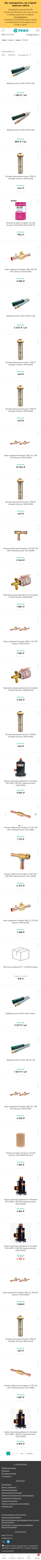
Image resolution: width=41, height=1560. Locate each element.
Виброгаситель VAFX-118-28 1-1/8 (21, 1060)
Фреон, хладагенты (9, 1487)
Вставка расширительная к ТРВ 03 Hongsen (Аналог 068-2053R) (21, 410)
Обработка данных (9, 1468)
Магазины (5, 1471)
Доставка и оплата (9, 1474)
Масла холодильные (9, 1490)
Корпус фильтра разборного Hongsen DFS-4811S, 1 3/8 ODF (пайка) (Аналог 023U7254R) (20, 1202)
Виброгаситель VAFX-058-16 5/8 (20, 130)
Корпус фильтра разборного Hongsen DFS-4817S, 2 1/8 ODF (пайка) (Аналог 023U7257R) (20, 1248)
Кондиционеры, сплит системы (14, 1515)
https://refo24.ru (20, 17)
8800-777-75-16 (8, 35)
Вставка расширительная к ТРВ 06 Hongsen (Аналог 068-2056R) (20, 735)
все (22, 1453)
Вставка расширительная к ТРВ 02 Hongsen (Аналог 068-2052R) (21, 177)
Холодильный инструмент (12, 1493)
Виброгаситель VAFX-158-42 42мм (20, 1014)
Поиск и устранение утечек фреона (15, 1504)
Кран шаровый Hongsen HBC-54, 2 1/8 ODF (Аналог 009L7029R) (20, 456)
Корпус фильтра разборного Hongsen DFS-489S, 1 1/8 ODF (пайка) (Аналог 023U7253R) (20, 1434)
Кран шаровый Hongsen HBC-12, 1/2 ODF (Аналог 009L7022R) (20, 922)
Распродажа (6, 1485)
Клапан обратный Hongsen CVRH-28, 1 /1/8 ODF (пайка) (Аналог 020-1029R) (20, 875)
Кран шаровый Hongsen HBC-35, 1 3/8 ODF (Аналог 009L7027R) (20, 1108)
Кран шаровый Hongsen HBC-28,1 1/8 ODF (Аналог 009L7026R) (21, 270)
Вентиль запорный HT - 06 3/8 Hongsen (20, 967)
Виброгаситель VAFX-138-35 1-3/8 (20, 316)
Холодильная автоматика (11, 1517)
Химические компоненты (11, 1498)
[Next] (35, 814)
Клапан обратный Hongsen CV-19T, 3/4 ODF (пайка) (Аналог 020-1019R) (20, 1387)
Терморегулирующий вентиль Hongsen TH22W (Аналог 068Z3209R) (20, 596)
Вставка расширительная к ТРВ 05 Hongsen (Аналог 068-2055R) (21, 503)
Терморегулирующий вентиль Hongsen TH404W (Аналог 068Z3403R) (20, 689)
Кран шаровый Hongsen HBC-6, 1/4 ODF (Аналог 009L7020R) (20, 642)
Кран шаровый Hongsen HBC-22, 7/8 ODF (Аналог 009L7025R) (20, 1294)
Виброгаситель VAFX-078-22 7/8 (20, 83)
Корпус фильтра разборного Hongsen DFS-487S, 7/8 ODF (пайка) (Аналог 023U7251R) (20, 783)
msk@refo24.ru (32, 35)
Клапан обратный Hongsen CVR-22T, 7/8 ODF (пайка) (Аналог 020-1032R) (20, 549)
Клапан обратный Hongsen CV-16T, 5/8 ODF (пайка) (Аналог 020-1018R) (20, 829)
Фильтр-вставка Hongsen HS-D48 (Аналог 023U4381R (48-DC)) (20, 1154)
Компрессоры (7, 1506)
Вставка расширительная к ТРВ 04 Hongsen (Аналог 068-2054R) (20, 1340)
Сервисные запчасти (10, 1501)
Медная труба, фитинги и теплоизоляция (18, 1495)
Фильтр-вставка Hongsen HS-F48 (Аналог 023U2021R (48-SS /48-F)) (20, 224)
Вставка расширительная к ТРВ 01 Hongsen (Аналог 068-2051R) (21, 363)
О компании (6, 1476)
